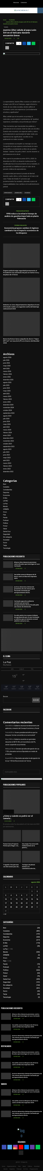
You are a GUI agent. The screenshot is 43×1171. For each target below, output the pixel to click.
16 (37, 899)
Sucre (5, 542)
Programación (34, 1169)
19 (16, 903)
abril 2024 (6, 427)
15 (32, 899)
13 (21, 899)
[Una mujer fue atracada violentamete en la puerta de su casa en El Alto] (31, 836)
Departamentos (11, 1166)
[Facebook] (4, 1147)
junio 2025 (6, 388)
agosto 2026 (7, 357)
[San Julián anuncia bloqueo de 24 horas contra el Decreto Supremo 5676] (8, 577)
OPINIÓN (6, 509)
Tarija (5, 545)
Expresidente (8, 192)
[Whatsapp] (38, 1147)
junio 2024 (6, 421)
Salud (5, 529)
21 (27, 903)
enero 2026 (7, 377)
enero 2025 (7, 402)
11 (11, 899)
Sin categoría (7, 537)
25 (11, 907)
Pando (5, 517)
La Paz (5, 503)
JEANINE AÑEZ (18, 192)
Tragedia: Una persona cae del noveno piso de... (11, 866)
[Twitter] (9, 1147)
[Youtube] (21, 1147)
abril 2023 (6, 460)
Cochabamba (7, 490)
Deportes (6, 492)
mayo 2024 (7, 424)
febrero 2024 (7, 432)
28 (27, 907)
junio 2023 (6, 455)
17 (6, 903)
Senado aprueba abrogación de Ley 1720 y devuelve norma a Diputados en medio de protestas (22, 751)
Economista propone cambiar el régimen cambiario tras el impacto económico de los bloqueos (21, 231)
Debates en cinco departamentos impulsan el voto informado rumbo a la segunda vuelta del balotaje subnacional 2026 (21, 306)
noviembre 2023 (8, 441)
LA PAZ (5, 501)
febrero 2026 (7, 374)
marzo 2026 (7, 371)
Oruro (5, 512)
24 (6, 907)
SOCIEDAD (27, 192)
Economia (6, 495)
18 (11, 903)
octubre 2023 (7, 444)
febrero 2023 (7, 466)
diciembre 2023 (8, 438)
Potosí (5, 526)
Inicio (3, 1166)
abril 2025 (6, 393)
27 (21, 907)
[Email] (26, 1147)
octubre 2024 (7, 410)
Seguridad (6, 534)
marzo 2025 (7, 396)
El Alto (5, 498)
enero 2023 (7, 469)
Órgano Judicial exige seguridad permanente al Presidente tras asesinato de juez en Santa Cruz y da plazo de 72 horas (21, 272)
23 (37, 903)
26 (16, 907)
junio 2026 (6, 363)
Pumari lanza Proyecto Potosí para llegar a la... (11, 845)
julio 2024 (6, 418)
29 (32, 907)
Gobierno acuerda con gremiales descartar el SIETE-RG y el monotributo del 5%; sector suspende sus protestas (20, 741)
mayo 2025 (7, 391)
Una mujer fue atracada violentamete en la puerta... (30, 846)
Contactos (24, 2)
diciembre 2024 (8, 405)
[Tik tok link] (29, 5)
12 (16, 899)
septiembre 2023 (8, 446)
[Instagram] (15, 1147)
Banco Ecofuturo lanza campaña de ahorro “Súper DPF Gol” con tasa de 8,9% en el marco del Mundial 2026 (21, 341)
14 (27, 899)
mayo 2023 (7, 457)
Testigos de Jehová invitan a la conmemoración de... (29, 867)
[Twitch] (32, 1147)
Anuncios (16, 2)
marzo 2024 (7, 430)
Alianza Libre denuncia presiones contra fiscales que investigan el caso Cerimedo (27, 564)
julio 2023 (6, 452)
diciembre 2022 (8, 471)
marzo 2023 (7, 463)
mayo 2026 (7, 366)
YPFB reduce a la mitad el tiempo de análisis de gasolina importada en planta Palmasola (21, 216)
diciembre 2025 (8, 380)
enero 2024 (7, 435)
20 (21, 903)
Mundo (5, 506)
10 (6, 899)
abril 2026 (6, 368)
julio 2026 (6, 360)
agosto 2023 (7, 449)
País (4, 515)
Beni (4, 484)
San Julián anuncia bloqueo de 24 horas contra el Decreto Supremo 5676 (25, 576)
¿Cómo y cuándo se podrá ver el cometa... (18, 817)
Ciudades (6, 27)
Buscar (5, 696)
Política (5, 523)
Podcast (6, 520)
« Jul (4, 914)
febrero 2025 (7, 399)
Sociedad (6, 540)
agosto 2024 (7, 416)
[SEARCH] (38, 772)
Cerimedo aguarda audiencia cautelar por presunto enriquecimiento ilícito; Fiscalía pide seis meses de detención (26, 604)
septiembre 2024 (8, 413)
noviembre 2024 (8, 407)
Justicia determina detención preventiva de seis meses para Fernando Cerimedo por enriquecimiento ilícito (24, 590)
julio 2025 (6, 385)
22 (32, 903)
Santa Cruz (7, 531)
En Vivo (25, 1169)
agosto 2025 (7, 382)
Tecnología (6, 548)
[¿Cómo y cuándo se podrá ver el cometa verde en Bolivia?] (21, 802)
